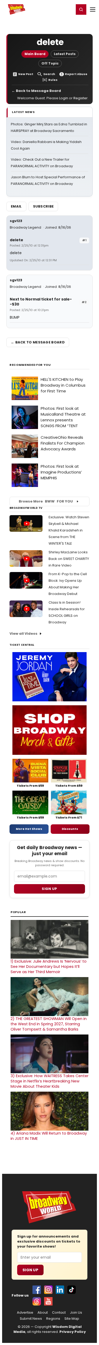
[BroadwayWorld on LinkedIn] (60, 1289)
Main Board (35, 54)
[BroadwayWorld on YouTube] (48, 1301)
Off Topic (50, 63)
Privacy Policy (72, 1331)
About (42, 1312)
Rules (53, 80)
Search (49, 74)
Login (68, 9)
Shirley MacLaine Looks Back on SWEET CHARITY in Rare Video (69, 559)
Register (52, 9)
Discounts (70, 829)
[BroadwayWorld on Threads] (36, 1301)
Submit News (31, 1318)
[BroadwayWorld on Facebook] (36, 1289)
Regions (53, 1318)
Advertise (25, 1312)
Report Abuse (76, 74)
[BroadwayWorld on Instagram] (48, 1289)
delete (16, 240)
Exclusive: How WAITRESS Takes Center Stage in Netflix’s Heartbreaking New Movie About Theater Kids (49, 1081)
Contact (59, 1312)
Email (16, 206)
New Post (25, 74)
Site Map (71, 1318)
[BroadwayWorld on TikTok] (71, 1289)
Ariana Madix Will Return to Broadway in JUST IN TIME (49, 1136)
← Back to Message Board (36, 90)
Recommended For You (30, 365)
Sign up (49, 888)
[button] (81, 9)
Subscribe (43, 206)
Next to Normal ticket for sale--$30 (41, 302)
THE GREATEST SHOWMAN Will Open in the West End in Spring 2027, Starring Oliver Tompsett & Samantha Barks (49, 1024)
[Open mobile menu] (92, 9)
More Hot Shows (29, 829)
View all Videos (23, 633)
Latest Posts (65, 54)
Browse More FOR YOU (46, 501)
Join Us (76, 1312)
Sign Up (30, 1270)
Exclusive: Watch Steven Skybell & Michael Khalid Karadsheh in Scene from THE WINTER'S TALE (69, 530)
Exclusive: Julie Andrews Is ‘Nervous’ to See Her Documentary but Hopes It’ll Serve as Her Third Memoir (49, 966)
